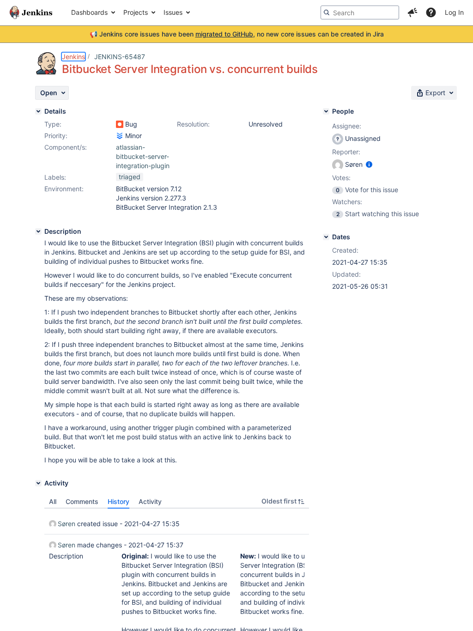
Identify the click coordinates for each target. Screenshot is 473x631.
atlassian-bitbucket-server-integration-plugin (143, 156)
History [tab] (118, 501)
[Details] (38, 111)
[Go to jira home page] (31, 12)
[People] (326, 111)
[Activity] (38, 483)
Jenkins (73, 57)
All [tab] (52, 501)
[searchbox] (360, 12)
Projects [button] (135, 12)
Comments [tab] (82, 501)
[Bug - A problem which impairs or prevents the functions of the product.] (119, 124)
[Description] (38, 231)
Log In (454, 12)
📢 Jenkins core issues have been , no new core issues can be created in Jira (237, 34)
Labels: (55, 177)
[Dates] (326, 237)
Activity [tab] (150, 501)
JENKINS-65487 (119, 57)
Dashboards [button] (89, 12)
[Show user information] (369, 164)
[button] (412, 12)
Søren (66, 524)
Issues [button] (173, 12)
